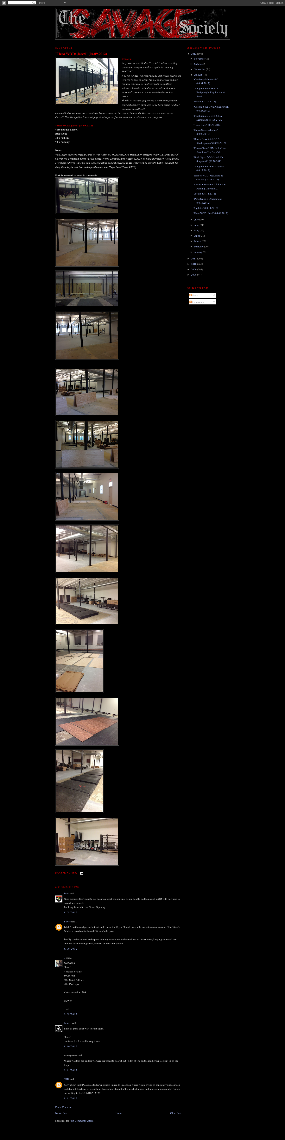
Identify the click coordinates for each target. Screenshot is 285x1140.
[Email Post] (81, 873)
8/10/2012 (70, 1046)
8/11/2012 (70, 1070)
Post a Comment (63, 1107)
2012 (194, 53)
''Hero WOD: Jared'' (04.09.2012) (81, 53)
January (198, 252)
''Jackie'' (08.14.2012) (204, 193)
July (196, 219)
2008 (194, 274)
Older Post (175, 1113)
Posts (195, 295)
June (197, 225)
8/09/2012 (70, 948)
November (200, 58)
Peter (66, 893)
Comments (198, 302)
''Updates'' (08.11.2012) (205, 208)
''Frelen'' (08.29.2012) (204, 101)
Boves (67, 921)
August (198, 74)
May (197, 230)
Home (119, 1113)
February (199, 246)
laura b (67, 1023)
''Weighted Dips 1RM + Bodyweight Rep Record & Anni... (209, 92)
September (200, 69)
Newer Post (61, 1113)
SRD (66, 1079)
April (197, 235)
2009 (194, 269)
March (198, 241)
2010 (194, 264)
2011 (194, 258)
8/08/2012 (70, 912)
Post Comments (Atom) (82, 1120)
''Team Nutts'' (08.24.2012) (207, 125)
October (198, 64)
